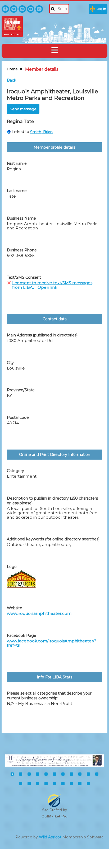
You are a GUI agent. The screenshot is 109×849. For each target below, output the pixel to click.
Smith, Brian (41, 132)
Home (12, 69)
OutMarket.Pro (54, 816)
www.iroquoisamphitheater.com (39, 613)
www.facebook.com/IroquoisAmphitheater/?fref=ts (51, 643)
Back (11, 80)
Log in (101, 9)
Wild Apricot (50, 837)
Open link (47, 287)
